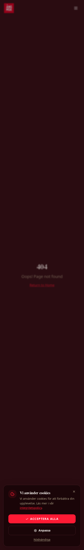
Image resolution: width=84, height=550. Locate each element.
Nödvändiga (42, 539)
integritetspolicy (31, 508)
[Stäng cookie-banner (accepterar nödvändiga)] (74, 491)
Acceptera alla (44, 519)
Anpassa (44, 530)
